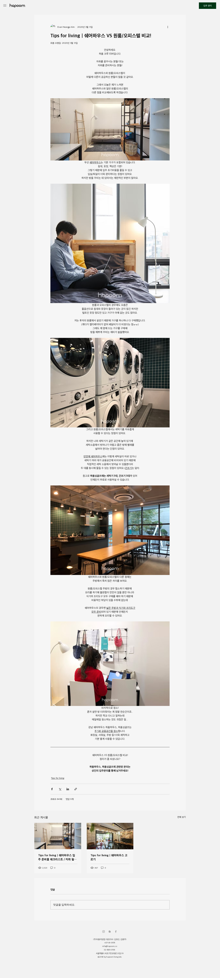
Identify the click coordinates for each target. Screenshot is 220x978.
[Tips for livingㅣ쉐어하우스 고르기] (110, 836)
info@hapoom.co (109, 946)
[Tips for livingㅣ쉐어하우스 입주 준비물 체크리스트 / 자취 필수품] (57, 836)
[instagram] (103, 931)
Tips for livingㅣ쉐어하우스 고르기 (109, 857)
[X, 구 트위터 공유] (59, 789)
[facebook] (115, 931)
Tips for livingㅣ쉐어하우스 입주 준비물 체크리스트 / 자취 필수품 (57, 857)
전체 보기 (181, 817)
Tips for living (57, 778)
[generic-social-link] (109, 931)
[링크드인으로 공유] (67, 789)
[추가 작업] (168, 27)
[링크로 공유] (75, 789)
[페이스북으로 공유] (51, 789)
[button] (4, 5)
